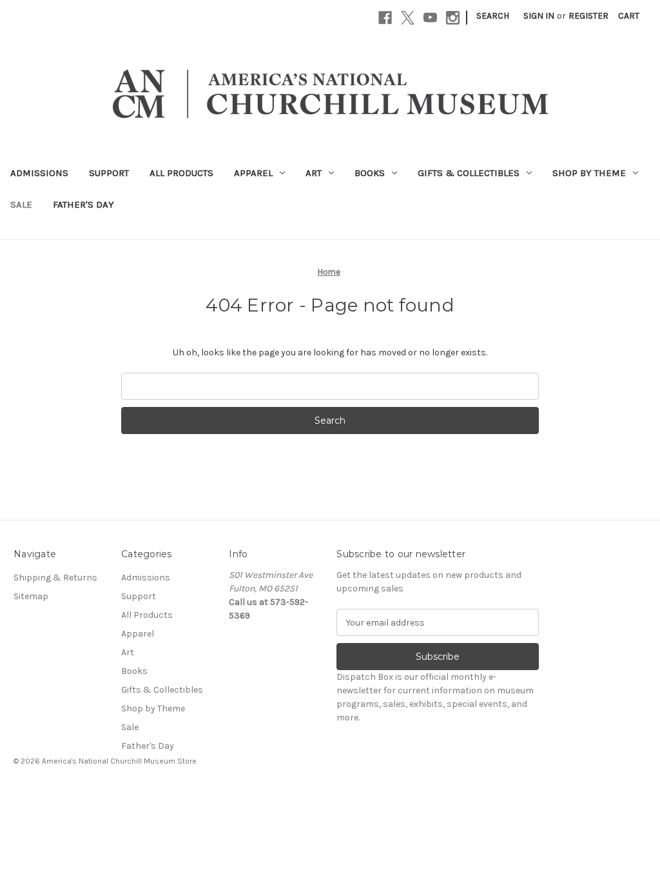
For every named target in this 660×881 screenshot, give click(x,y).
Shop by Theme (589, 173)
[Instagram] (453, 18)
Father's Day (83, 204)
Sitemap (31, 596)
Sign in (538, 15)
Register (588, 15)
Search (492, 15)
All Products (181, 173)
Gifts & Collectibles (468, 173)
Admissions (39, 173)
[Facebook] (385, 18)
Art (314, 173)
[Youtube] (430, 18)
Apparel (253, 173)
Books (369, 173)
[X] (407, 18)
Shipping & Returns (55, 577)
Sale (21, 204)
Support (109, 173)
